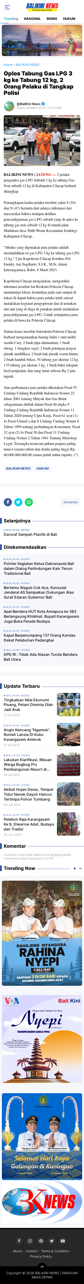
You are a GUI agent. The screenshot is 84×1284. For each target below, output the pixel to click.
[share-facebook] (8, 502)
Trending (11, 19)
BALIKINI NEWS (18, 468)
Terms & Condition (55, 1251)
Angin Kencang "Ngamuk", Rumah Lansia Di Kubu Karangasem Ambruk (27, 734)
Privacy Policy (41, 1256)
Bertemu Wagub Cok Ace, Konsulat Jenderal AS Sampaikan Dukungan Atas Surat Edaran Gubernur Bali (39, 592)
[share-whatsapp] (29, 502)
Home (8, 65)
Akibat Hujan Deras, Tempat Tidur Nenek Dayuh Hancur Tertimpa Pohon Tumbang (28, 794)
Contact (31, 1251)
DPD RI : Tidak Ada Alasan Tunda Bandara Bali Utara (40, 657)
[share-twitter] (18, 502)
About (17, 1251)
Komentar (70, 502)
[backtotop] (42, 1267)
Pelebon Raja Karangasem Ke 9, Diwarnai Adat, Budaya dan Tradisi (29, 824)
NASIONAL (32, 19)
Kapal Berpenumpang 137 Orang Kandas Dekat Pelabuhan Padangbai (40, 637)
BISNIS (52, 19)
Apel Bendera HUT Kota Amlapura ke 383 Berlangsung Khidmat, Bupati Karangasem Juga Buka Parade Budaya (41, 616)
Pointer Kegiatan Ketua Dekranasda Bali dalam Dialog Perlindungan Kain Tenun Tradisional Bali (39, 568)
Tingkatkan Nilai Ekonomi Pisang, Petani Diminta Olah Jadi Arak (28, 705)
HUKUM (69, 19)
